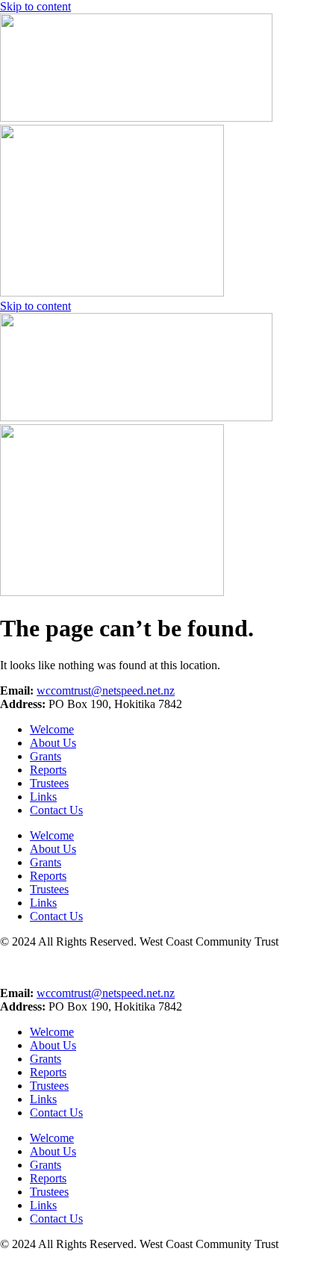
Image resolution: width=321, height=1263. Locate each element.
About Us (53, 1045)
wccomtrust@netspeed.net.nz (106, 993)
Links (43, 1099)
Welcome (52, 1031)
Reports (48, 1072)
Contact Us (56, 1112)
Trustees (49, 1085)
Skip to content (35, 6)
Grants (45, 1058)
